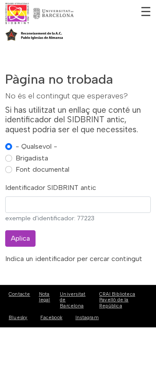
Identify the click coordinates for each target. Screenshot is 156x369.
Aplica (20, 238)
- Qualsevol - (36, 146)
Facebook (51, 317)
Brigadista (32, 158)
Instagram (87, 317)
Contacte (19, 294)
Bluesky (18, 317)
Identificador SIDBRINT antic (50, 187)
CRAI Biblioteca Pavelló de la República (117, 299)
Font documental (42, 169)
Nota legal (44, 297)
